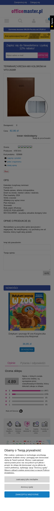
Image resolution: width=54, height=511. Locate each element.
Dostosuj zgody (27, 487)
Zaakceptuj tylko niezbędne (27, 479)
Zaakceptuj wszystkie (27, 495)
